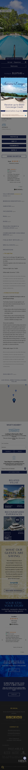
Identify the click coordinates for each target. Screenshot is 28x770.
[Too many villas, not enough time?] (25, 758)
